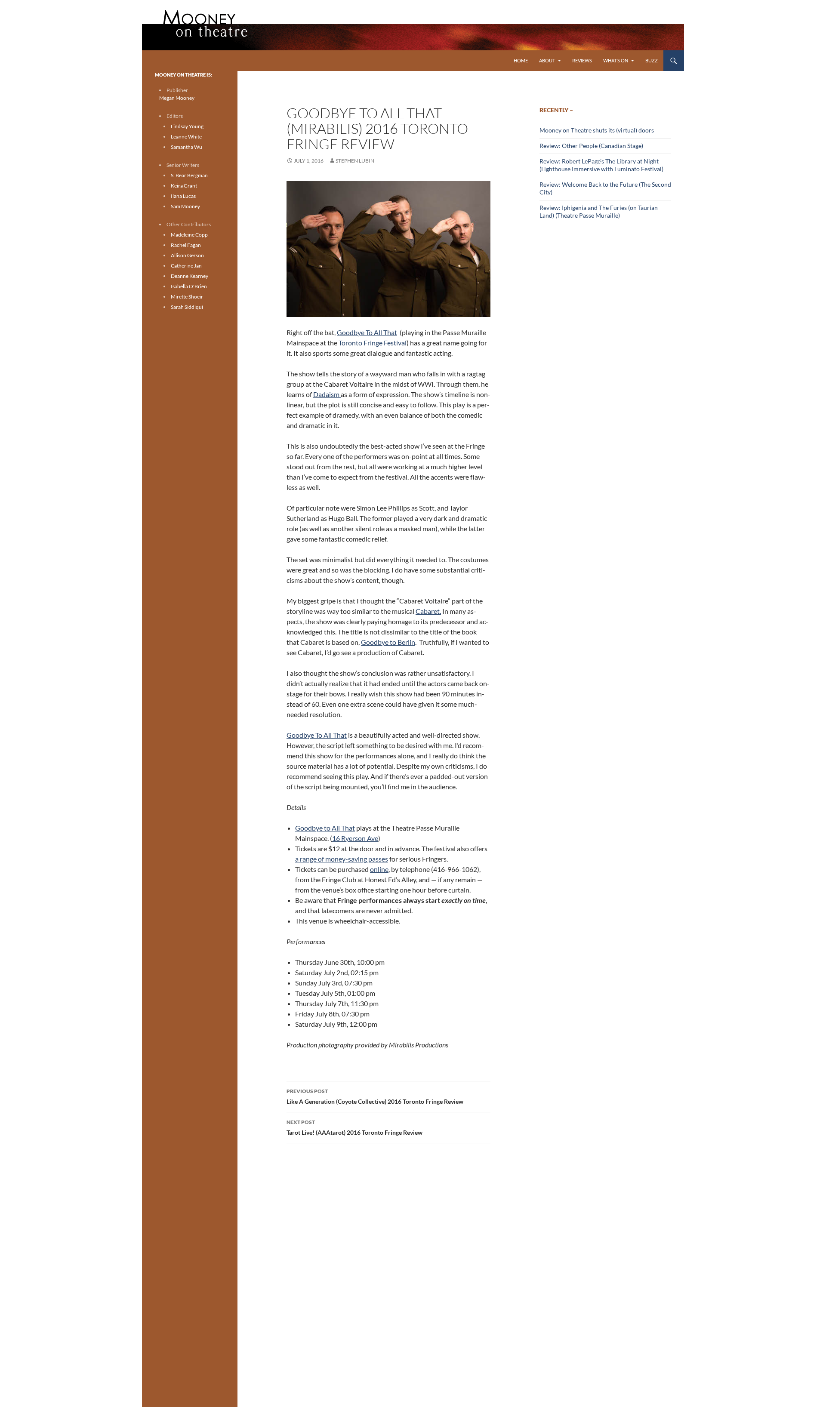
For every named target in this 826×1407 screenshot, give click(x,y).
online (379, 869)
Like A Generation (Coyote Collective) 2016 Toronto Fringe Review (375, 1096)
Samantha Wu (186, 147)
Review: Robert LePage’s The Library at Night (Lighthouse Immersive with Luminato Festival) (601, 164)
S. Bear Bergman (189, 175)
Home (521, 60)
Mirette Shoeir (187, 296)
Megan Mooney (176, 98)
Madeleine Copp (189, 234)
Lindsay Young (187, 126)
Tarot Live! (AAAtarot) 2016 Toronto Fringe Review (354, 1127)
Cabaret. (428, 611)
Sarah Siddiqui (187, 307)
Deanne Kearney (189, 276)
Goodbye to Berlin (388, 642)
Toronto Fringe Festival (373, 343)
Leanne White (186, 136)
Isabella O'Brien (189, 286)
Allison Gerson (187, 255)
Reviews (582, 60)
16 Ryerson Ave (355, 838)
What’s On (615, 60)
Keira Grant (184, 185)
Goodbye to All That (325, 828)
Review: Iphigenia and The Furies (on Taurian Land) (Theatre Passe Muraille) (598, 211)
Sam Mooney (185, 206)
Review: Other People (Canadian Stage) (591, 145)
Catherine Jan (186, 265)
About (547, 60)
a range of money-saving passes (341, 859)
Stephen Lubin (355, 160)
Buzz (651, 60)
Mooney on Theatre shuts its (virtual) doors (596, 130)
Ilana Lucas (183, 196)
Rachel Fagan (186, 245)
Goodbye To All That (317, 735)
